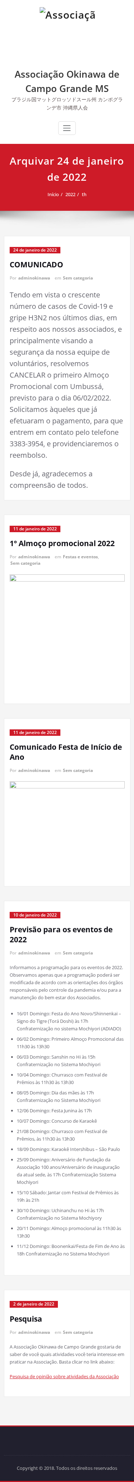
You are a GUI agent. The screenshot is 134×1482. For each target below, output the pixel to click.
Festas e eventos (80, 557)
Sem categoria (78, 278)
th (84, 194)
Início (53, 194)
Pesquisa (26, 1319)
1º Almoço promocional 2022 (62, 543)
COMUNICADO (36, 264)
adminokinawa (34, 278)
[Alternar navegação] (66, 128)
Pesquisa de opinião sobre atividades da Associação (64, 1376)
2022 (70, 194)
